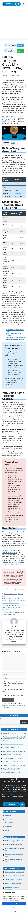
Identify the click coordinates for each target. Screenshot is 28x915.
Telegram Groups (7, 562)
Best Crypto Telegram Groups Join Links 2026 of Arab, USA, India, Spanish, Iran (13, 608)
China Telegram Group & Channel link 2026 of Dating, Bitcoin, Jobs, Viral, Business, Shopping (14, 738)
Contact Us (8, 819)
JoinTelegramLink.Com (9, 552)
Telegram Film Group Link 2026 (11, 769)
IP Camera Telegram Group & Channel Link (14, 733)
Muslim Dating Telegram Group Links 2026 (14, 751)
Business (7, 594)
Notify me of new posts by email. (13, 695)
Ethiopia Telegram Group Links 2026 (12, 758)
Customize (14, 907)
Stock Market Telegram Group (15, 337)
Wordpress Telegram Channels (14, 872)
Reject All (14, 911)
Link (21, 220)
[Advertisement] (14, 24)
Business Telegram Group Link (15, 339)
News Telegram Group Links (13, 844)
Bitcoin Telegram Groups (11, 598)
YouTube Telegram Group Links (14, 841)
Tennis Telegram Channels (13, 879)
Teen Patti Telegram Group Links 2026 (13, 761)
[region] (14, 902)
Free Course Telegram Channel (14, 875)
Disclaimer (8, 826)
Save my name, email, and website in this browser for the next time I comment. (14, 683)
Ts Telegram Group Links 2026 (11, 747)
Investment (13, 594)
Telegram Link (14, 603)
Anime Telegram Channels (13, 883)
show (13, 142)
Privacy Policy (9, 823)
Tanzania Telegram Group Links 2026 (13, 744)
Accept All (14, 903)
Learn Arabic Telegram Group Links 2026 (14, 765)
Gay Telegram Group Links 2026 (11, 772)
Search (2, 719)
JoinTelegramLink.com (16, 785)
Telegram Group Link (13, 601)
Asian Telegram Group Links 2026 (12, 754)
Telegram (18, 193)
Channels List (19, 562)
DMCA (7, 830)
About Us (8, 815)
